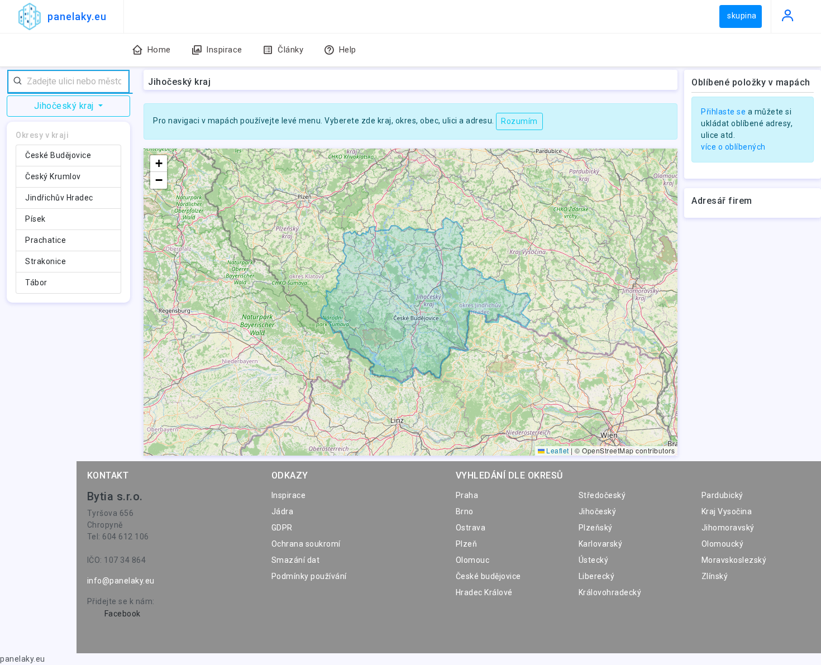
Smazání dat (295, 560)
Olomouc (473, 560)
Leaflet (557, 450)
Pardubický (722, 495)
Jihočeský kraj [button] (65, 106)
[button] (158, 163)
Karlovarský (601, 543)
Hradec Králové (484, 592)
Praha (467, 495)
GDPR (282, 527)
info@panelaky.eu (121, 580)
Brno (465, 511)
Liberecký (597, 576)
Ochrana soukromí (306, 543)
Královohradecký (610, 592)
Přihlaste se (723, 111)
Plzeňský (596, 527)
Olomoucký (722, 543)
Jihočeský (598, 511)
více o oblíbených (733, 146)
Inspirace (288, 495)
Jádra (282, 511)
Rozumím (519, 121)
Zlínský (714, 576)
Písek (35, 218)
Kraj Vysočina (726, 511)
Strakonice (45, 261)
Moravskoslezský (734, 560)
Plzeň (467, 543)
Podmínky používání (309, 576)
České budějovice (488, 576)
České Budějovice (58, 155)
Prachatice (45, 240)
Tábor (36, 282)
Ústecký (594, 560)
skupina (742, 15)
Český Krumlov (53, 176)
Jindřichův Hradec (59, 197)
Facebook (122, 613)
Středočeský (602, 495)
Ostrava (471, 527)
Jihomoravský (728, 527)
